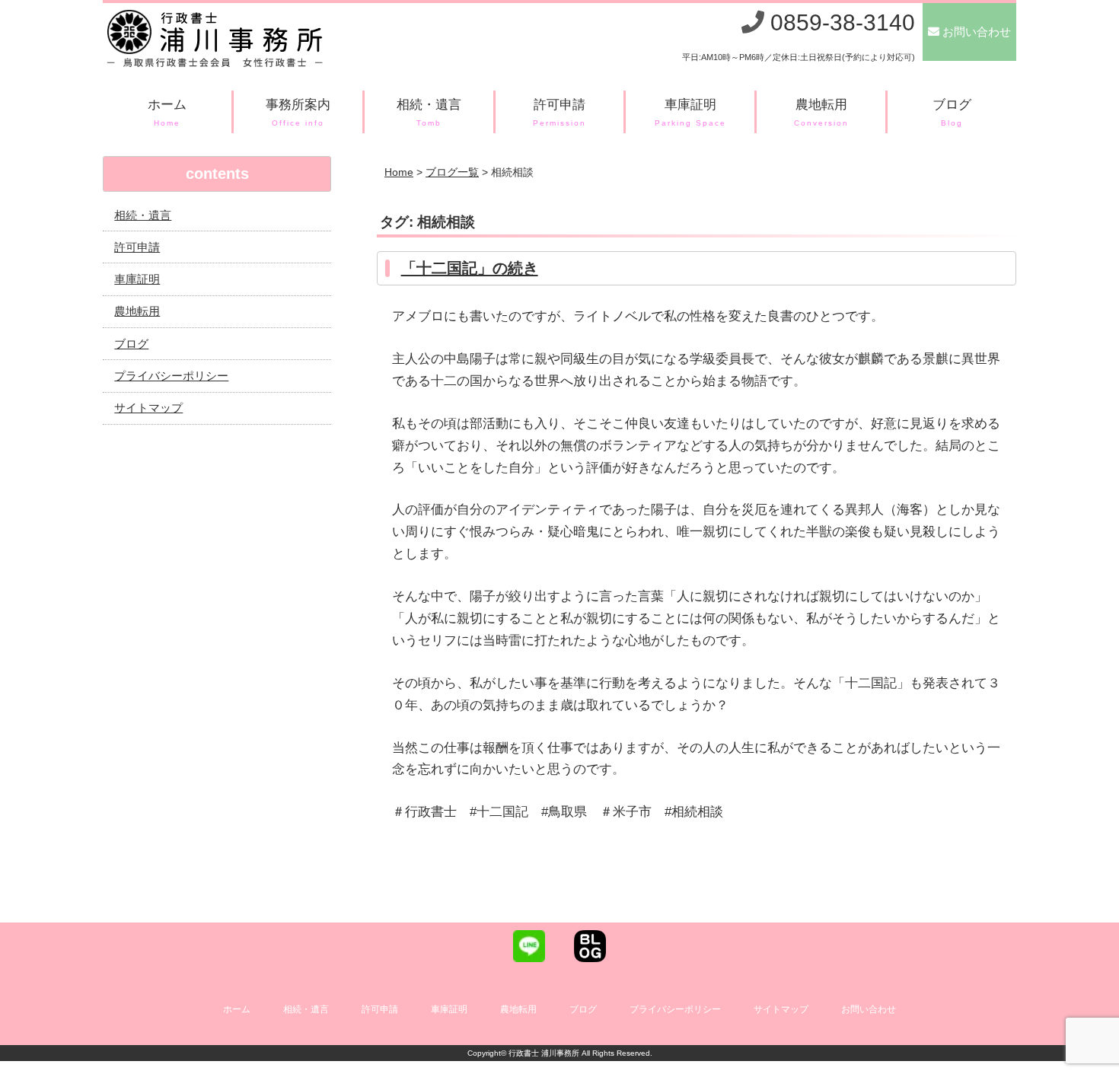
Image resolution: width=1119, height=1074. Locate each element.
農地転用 (821, 112)
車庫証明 (691, 112)
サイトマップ (148, 407)
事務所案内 (298, 112)
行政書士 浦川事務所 (543, 1053)
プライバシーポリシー (171, 375)
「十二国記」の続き (469, 268)
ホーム (167, 112)
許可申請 (559, 112)
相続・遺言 (429, 112)
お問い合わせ (868, 1009)
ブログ (951, 112)
